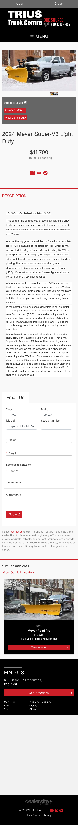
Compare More (14, 110)
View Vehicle (38, 647)
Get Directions (39, 693)
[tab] (15, 397)
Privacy (48, 815)
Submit (14, 514)
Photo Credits (33, 815)
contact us (16, 531)
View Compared (14, 117)
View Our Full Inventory (18, 572)
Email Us (15, 397)
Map (59, 5)
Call (21, 5)
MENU (41, 37)
